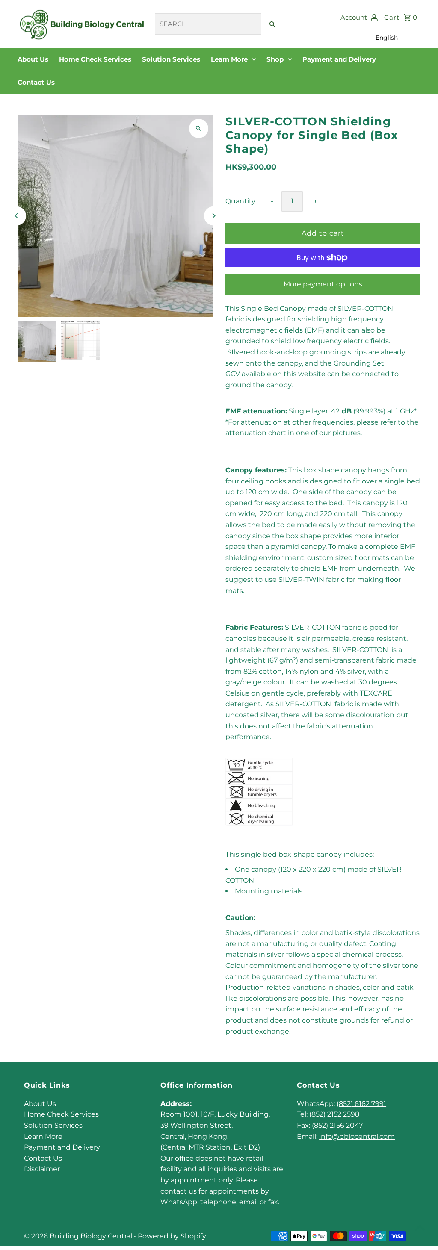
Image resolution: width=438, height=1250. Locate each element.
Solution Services (171, 59)
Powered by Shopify (172, 1236)
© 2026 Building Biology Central (79, 1236)
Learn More (230, 59)
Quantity (240, 201)
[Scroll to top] (419, 1227)
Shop (275, 59)
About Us (33, 59)
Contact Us (36, 82)
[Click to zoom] (198, 128)
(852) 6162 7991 (361, 1104)
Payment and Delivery (339, 59)
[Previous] (16, 215)
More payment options (323, 284)
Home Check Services (95, 59)
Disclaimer (42, 1169)
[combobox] (208, 24)
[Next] (213, 215)
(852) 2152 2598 (334, 1114)
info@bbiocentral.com (357, 1136)
